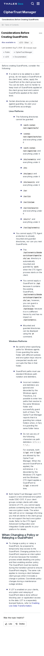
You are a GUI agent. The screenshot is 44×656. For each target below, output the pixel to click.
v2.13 (7, 57)
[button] (22, 25)
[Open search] (32, 3)
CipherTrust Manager (24, 52)
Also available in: (9, 42)
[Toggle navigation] (38, 3)
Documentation (20, 57)
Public (7, 52)
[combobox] (25, 43)
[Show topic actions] (40, 33)
